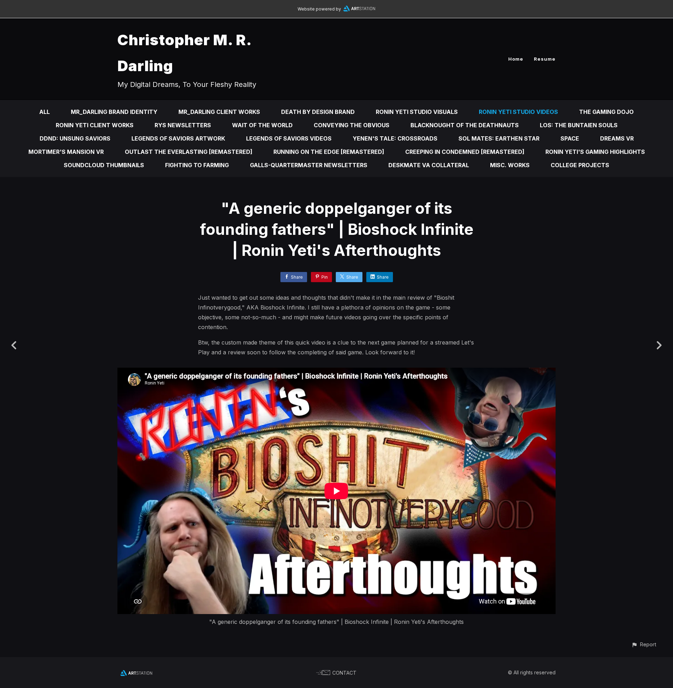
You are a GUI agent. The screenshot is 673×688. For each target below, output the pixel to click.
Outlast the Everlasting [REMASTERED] (188, 151)
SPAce (569, 138)
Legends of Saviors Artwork (178, 138)
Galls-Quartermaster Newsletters (308, 165)
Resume (545, 59)
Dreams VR (617, 138)
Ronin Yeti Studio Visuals (417, 111)
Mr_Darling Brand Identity (114, 111)
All (44, 111)
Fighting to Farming (197, 165)
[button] (643, 644)
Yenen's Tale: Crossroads (395, 138)
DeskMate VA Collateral (428, 165)
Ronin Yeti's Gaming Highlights (595, 151)
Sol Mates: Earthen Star (498, 138)
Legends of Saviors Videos (289, 138)
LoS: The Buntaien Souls (579, 125)
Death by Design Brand (318, 111)
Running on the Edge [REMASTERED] (328, 151)
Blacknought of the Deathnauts (464, 125)
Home (515, 59)
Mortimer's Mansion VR (66, 151)
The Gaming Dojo (606, 111)
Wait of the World (262, 125)
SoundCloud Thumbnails (104, 165)
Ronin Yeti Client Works (95, 125)
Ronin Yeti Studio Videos (518, 111)
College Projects (580, 165)
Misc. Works (510, 165)
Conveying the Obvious (351, 125)
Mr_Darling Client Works (219, 111)
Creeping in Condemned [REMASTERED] (464, 151)
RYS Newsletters (183, 125)
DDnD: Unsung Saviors (75, 138)
